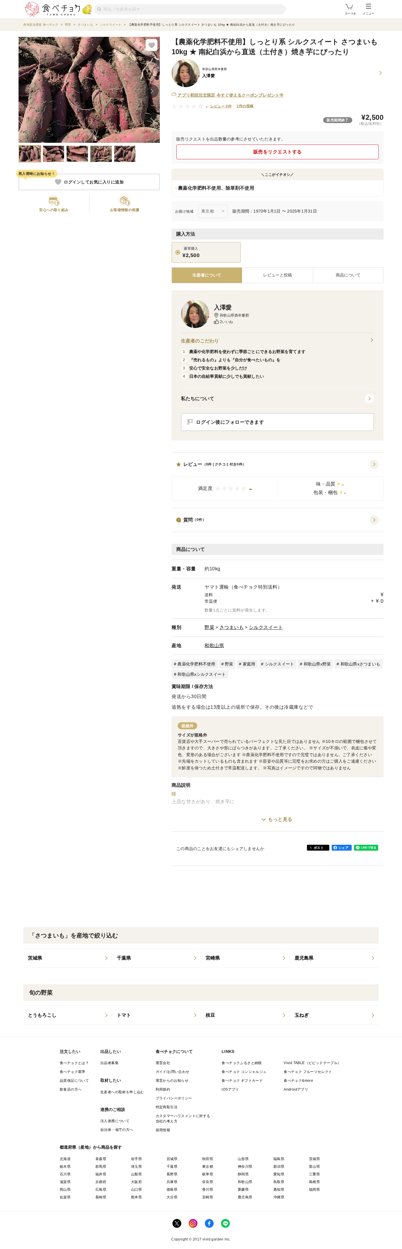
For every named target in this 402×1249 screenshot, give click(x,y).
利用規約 (163, 1089)
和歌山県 (214, 645)
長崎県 (100, 1197)
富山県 (314, 1166)
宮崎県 (207, 1197)
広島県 (100, 1189)
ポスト (319, 847)
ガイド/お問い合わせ (173, 1072)
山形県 (243, 1159)
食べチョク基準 (72, 1072)
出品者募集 (109, 1063)
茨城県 (314, 1159)
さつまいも (232, 627)
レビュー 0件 (221, 106)
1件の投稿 (245, 106)
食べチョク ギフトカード (242, 1081)
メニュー (368, 13)
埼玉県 (136, 1166)
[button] (277, 480)
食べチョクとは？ (74, 1063)
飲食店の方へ (71, 1089)
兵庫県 (172, 1182)
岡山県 (65, 1189)
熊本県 (136, 1197)
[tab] (277, 275)
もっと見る (280, 819)
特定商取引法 (166, 1107)
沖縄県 (278, 1197)
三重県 (314, 1174)
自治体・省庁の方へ (116, 1130)
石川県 (65, 1174)
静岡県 (243, 1174)
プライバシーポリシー (174, 1098)
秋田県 (207, 1159)
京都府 (100, 1182)
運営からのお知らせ (172, 1081)
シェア (343, 847)
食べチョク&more (298, 1081)
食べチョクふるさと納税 (242, 1063)
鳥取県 (278, 1182)
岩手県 (136, 1159)
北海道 (65, 1159)
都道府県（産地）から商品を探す (91, 1147)
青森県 (100, 1159)
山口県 (136, 1189)
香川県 (207, 1189)
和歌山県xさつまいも (360, 664)
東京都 (207, 1166)
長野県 (172, 1174)
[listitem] (67, 958)
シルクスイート (266, 627)
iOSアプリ (230, 1089)
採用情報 (163, 1130)
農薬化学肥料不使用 (196, 664)
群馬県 (100, 1166)
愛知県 (278, 1174)
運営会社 (163, 1063)
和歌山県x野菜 (317, 664)
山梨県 (136, 1174)
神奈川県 (245, 1166)
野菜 (209, 627)
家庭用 (249, 664)
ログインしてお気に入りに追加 (94, 182)
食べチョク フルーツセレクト (308, 1072)
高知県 (278, 1189)
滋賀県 (65, 1182)
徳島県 (172, 1189)
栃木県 (65, 1166)
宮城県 (172, 1159)
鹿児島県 (245, 1197)
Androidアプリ (296, 1089)
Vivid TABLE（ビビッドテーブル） (312, 1063)
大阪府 (136, 1182)
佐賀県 (65, 1197)
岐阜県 (207, 1174)
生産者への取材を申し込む (122, 1092)
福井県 (100, 1174)
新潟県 (278, 1166)
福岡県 (314, 1189)
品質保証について (74, 1081)
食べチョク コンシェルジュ (244, 1072)
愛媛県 (243, 1189)
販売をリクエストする (277, 151)
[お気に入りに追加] (151, 45)
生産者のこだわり (200, 340)
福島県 (278, 1159)
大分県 (172, 1197)
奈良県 (207, 1182)
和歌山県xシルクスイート (201, 674)
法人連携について (114, 1121)
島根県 (314, 1182)
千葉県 (172, 1166)
